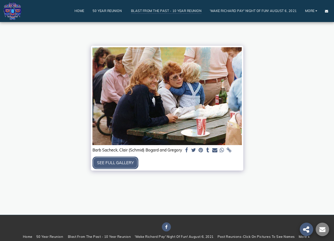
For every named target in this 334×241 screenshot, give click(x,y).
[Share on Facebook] (186, 150)
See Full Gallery (115, 162)
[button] (326, 11)
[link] (229, 150)
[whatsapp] (221, 150)
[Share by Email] (214, 150)
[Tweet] (193, 150)
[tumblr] (207, 150)
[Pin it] (200, 150)
